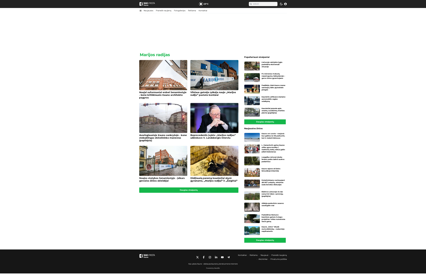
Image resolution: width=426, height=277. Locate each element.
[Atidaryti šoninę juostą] (140, 10)
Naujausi (264, 255)
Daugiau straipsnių (189, 190)
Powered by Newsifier (213, 268)
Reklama (192, 11)
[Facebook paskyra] (203, 257)
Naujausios (148, 11)
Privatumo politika (278, 259)
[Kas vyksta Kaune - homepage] (149, 4)
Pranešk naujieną (163, 11)
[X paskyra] (197, 257)
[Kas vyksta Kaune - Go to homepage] (149, 256)
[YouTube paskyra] (222, 257)
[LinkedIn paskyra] (216, 257)
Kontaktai (203, 11)
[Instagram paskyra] (210, 257)
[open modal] (285, 4)
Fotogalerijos (179, 11)
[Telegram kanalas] (228, 257)
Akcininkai (262, 259)
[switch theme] (281, 4)
